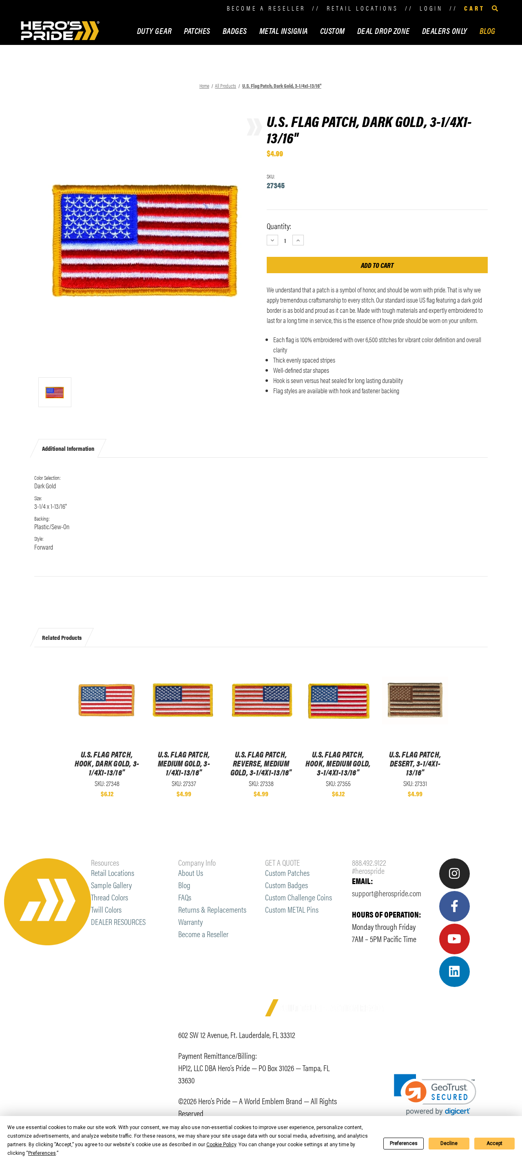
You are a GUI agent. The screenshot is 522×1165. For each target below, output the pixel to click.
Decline (449, 1143)
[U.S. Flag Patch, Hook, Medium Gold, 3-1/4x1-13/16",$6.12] (338, 700)
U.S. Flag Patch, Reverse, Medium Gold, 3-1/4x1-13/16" (261, 763)
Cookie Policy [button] (221, 1144)
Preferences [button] (42, 1153)
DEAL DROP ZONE (383, 30)
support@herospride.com (386, 893)
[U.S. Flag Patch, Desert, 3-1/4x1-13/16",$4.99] (415, 700)
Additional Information (68, 448)
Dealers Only (444, 30)
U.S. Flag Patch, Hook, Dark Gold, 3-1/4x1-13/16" (107, 763)
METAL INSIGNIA (283, 30)
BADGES (235, 30)
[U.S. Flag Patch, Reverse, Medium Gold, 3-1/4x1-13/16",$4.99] (261, 700)
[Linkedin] (454, 971)
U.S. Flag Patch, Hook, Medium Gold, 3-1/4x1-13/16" (338, 763)
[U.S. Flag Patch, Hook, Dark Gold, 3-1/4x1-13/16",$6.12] (107, 700)
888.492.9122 (369, 862)
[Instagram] (454, 873)
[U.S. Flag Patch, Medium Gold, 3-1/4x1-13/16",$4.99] (184, 700)
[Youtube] (454, 939)
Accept (494, 1143)
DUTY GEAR (154, 30)
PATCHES (197, 30)
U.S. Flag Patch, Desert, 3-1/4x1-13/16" (415, 763)
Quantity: (279, 225)
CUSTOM (332, 30)
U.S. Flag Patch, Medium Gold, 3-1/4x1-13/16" (184, 763)
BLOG (487, 30)
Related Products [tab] (62, 637)
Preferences (404, 1143)
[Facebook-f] (454, 906)
